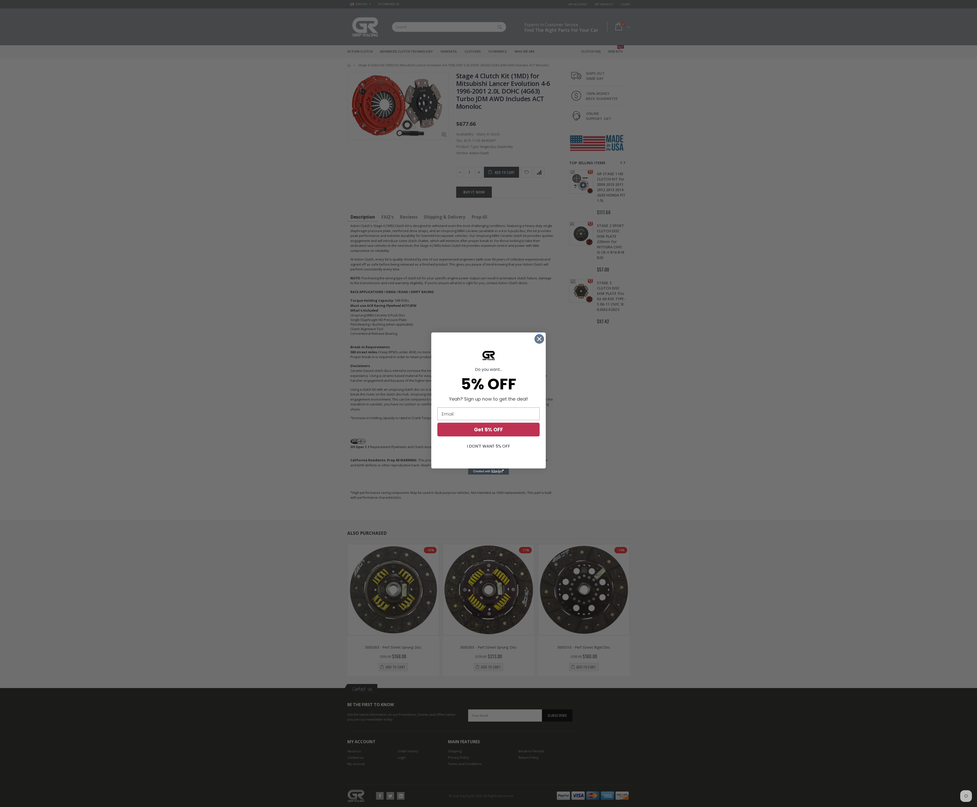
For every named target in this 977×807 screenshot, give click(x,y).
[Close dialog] (539, 338)
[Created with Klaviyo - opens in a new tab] (488, 471)
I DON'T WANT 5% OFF (488, 446)
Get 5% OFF (488, 429)
